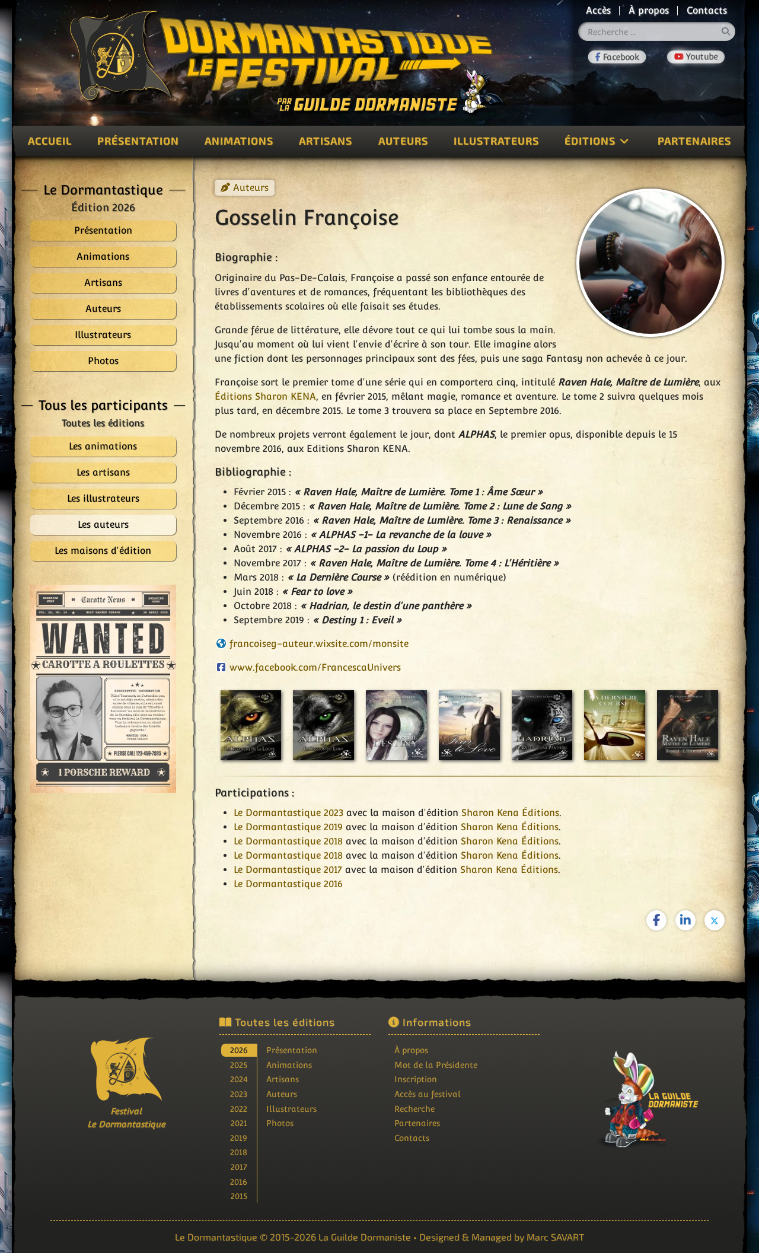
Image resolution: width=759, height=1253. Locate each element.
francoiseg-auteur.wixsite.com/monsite (319, 643)
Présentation (138, 140)
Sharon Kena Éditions (510, 812)
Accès (598, 10)
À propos (649, 10)
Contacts (707, 10)
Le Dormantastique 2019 (288, 827)
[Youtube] (695, 57)
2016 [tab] (238, 1182)
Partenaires (694, 140)
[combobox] (657, 31)
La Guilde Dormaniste (364, 1236)
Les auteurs (103, 524)
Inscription (415, 1079)
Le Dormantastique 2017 (288, 869)
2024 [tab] (239, 1079)
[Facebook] (617, 57)
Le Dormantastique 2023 (288, 812)
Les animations (103, 446)
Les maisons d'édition (103, 550)
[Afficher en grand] (103, 689)
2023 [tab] (238, 1094)
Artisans (325, 140)
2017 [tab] (239, 1167)
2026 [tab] (239, 1050)
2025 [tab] (238, 1065)
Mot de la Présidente (435, 1065)
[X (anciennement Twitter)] (714, 920)
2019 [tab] (238, 1138)
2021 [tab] (239, 1123)
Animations (239, 140)
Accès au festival (427, 1094)
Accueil (50, 140)
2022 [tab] (238, 1109)
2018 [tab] (238, 1152)
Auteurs (403, 140)
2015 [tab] (239, 1196)
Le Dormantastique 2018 (288, 841)
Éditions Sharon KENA (265, 396)
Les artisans (103, 472)
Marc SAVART (555, 1236)
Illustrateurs (496, 140)
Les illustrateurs (103, 498)
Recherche (414, 1109)
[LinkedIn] (685, 920)
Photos (280, 1123)
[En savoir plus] (633, 1091)
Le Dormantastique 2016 (288, 883)
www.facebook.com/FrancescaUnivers (315, 667)
